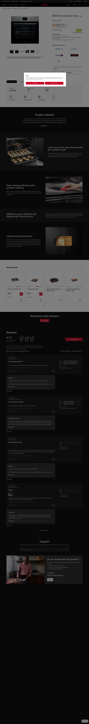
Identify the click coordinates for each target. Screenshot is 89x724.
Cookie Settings (35, 83)
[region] (45, 79)
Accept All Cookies (54, 83)
